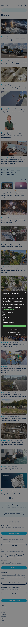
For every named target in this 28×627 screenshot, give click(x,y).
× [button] (25, 292)
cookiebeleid (11, 307)
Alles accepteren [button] (14, 326)
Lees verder (17, 307)
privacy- (5, 307)
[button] (14, 309)
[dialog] (14, 313)
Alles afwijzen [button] (14, 329)
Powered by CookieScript (21, 334)
